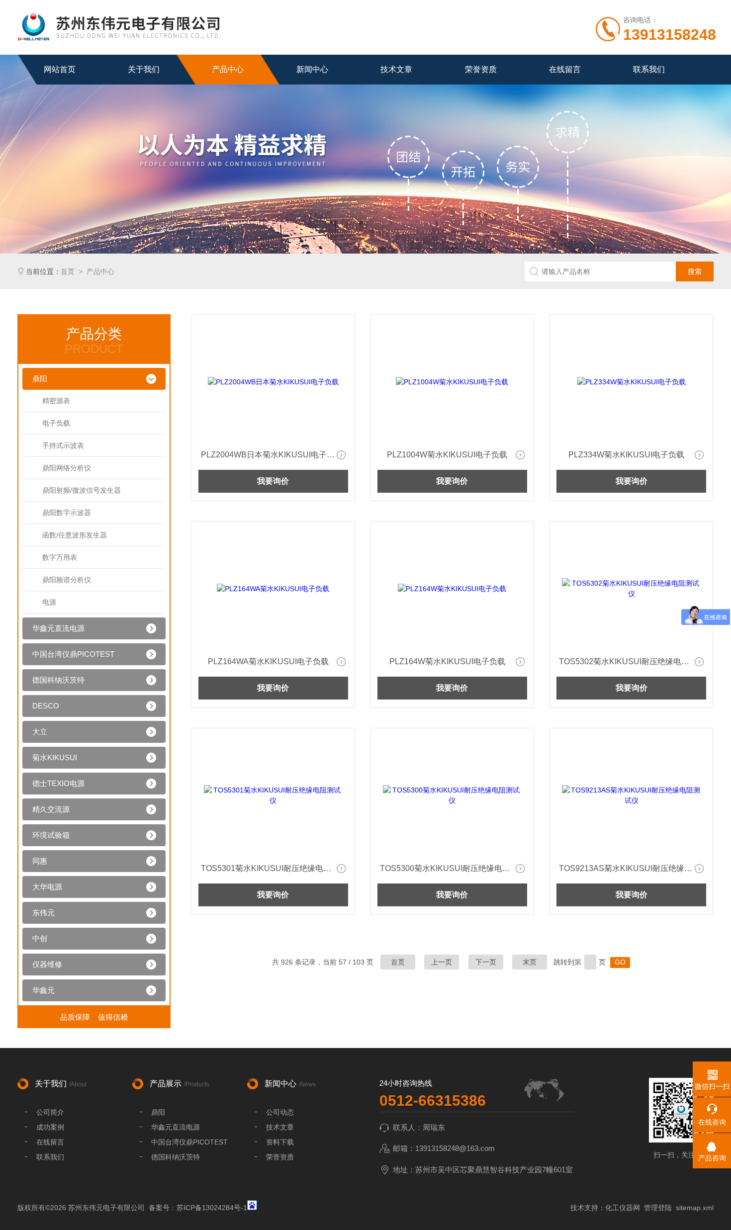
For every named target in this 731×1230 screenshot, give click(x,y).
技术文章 (396, 69)
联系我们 (649, 69)
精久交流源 (51, 809)
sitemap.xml (695, 1208)
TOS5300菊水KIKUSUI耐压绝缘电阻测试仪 (453, 868)
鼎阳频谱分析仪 (66, 580)
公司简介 (50, 1112)
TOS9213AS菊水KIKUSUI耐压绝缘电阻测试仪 (632, 868)
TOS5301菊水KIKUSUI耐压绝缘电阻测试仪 (274, 868)
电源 (49, 602)
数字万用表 (59, 557)
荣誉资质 (481, 69)
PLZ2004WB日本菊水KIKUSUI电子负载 (272, 454)
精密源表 (56, 401)
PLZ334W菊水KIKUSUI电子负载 (626, 454)
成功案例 (50, 1127)
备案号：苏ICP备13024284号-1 (198, 1208)
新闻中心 (312, 69)
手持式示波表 (63, 445)
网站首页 (60, 69)
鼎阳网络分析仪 (66, 468)
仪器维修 (47, 964)
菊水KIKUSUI (54, 757)
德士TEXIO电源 (58, 783)
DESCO (45, 706)
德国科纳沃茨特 (58, 680)
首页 (68, 271)
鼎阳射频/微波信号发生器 (81, 490)
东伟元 (43, 912)
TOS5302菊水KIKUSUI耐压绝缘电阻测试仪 (632, 661)
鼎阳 (39, 378)
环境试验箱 (51, 835)
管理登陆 (658, 1208)
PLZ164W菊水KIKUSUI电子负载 (447, 661)
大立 (39, 731)
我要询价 (273, 481)
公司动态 (280, 1112)
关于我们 (144, 69)
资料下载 (280, 1142)
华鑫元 (43, 990)
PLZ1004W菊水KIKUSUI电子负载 (447, 454)
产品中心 (228, 69)
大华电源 (47, 886)
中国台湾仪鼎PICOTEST (73, 654)
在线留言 (565, 69)
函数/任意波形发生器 (74, 535)
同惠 (39, 861)
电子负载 (56, 423)
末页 (530, 962)
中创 (39, 938)
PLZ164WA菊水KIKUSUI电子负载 (268, 661)
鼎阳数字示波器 (66, 513)
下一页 (485, 962)
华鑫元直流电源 (58, 628)
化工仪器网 (622, 1208)
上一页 (441, 962)
